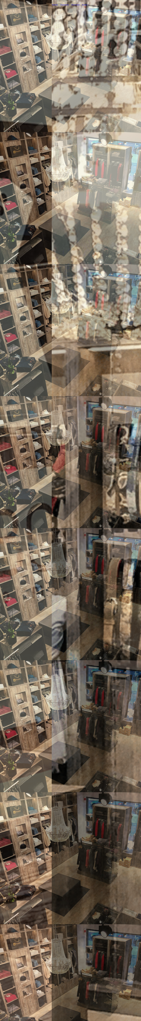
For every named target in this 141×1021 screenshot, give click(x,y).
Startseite (55, 5)
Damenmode (64, 5)
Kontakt (84, 5)
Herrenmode (75, 5)
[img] (70, 510)
